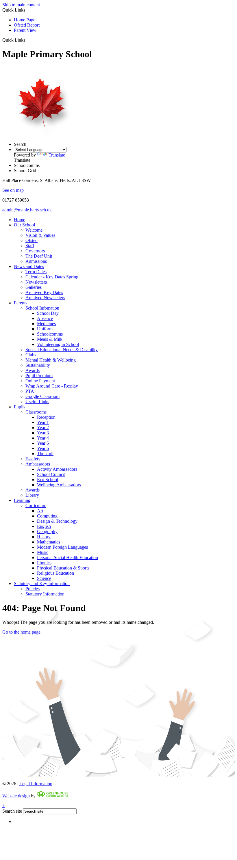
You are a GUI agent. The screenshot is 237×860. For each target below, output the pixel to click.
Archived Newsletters (45, 297)
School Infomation (42, 308)
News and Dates (29, 266)
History (44, 536)
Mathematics (48, 541)
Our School (24, 224)
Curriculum (35, 505)
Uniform (45, 328)
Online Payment (40, 380)
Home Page (24, 19)
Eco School (47, 479)
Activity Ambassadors (57, 469)
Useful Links (37, 401)
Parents (20, 302)
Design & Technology (57, 521)
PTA (29, 391)
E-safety (32, 458)
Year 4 (43, 437)
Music (42, 552)
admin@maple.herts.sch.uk (27, 209)
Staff (29, 245)
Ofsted (31, 240)
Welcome (33, 230)
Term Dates (36, 271)
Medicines (46, 323)
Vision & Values (40, 235)
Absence (45, 318)
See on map (13, 190)
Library (32, 495)
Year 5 (43, 443)
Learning (22, 500)
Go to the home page (21, 632)
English (44, 526)
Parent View (25, 30)
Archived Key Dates (44, 292)
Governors (35, 250)
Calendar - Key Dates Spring (51, 276)
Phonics (44, 562)
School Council (51, 474)
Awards (32, 370)
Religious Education (55, 573)
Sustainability (37, 365)
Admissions (36, 261)
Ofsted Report (27, 25)
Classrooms (36, 411)
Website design (16, 795)
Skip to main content (21, 4)
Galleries (33, 287)
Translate (57, 154)
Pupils (19, 406)
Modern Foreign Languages (62, 547)
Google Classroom (42, 396)
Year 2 (43, 427)
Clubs (30, 354)
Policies (32, 588)
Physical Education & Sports (63, 567)
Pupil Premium (39, 375)
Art (40, 510)
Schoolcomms (50, 334)
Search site (12, 811)
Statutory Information (44, 593)
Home (19, 219)
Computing (47, 515)
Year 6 (43, 448)
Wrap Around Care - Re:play (51, 386)
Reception (46, 417)
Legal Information (35, 783)
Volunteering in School (58, 344)
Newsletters (36, 282)
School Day (48, 313)
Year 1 (43, 422)
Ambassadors (37, 463)
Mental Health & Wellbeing (50, 360)
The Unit (45, 453)
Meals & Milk (49, 339)
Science (44, 578)
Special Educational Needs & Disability (61, 349)
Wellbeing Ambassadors (59, 484)
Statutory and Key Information (42, 583)
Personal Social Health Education (67, 557)
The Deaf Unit (38, 256)
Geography (47, 531)
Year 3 (43, 432)
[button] (27, 40)
